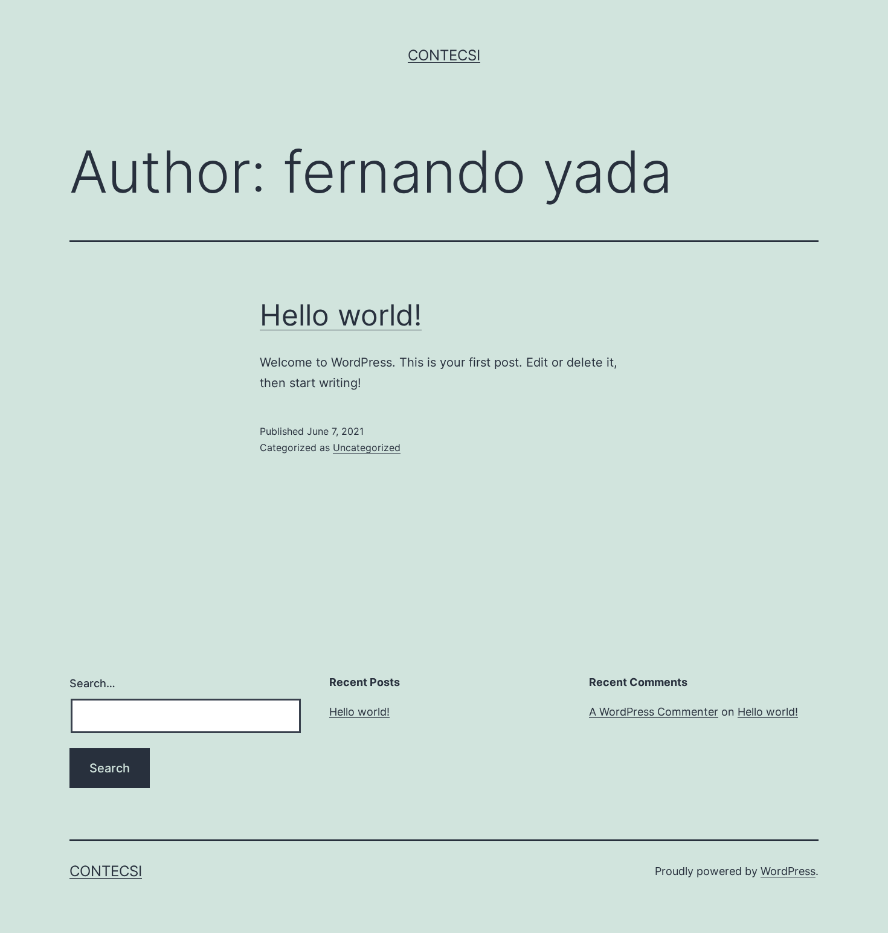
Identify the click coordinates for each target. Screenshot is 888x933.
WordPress (788, 871)
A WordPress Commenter (653, 711)
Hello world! (341, 315)
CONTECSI (444, 55)
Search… (92, 683)
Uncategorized (367, 447)
